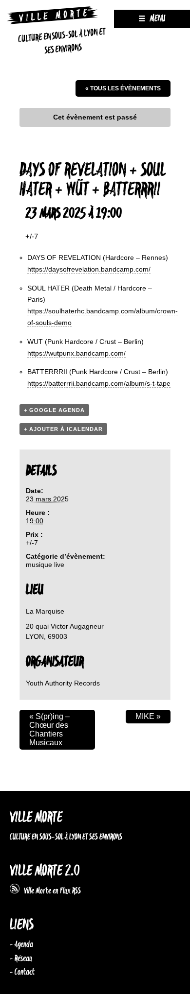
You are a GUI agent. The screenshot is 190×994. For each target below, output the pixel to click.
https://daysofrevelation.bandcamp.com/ (89, 269)
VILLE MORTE (36, 817)
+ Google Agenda (54, 410)
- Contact (22, 972)
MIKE (148, 716)
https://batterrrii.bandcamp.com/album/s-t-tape (99, 383)
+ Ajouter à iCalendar (63, 429)
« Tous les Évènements (123, 88)
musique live (45, 564)
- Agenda (21, 944)
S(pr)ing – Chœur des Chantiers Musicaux (49, 729)
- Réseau (21, 958)
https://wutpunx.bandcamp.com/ (76, 353)
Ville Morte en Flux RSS (50, 891)
